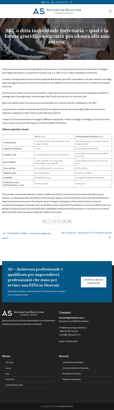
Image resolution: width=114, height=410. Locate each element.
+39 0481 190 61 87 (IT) (69, 334)
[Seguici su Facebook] (71, 2)
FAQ (7, 373)
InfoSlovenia (71, 341)
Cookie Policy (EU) (14, 385)
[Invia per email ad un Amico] (59, 222)
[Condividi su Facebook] (49, 222)
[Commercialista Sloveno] (57, 11)
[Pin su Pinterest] (64, 222)
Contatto (10, 379)
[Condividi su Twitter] (54, 222)
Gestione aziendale (72, 379)
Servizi (8, 368)
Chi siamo (9, 362)
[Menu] (110, 11)
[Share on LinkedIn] (69, 222)
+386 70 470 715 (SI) (68, 331)
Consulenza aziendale (73, 362)
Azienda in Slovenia (72, 373)
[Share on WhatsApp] (44, 222)
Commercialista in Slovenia (76, 368)
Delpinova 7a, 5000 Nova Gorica (74, 321)
